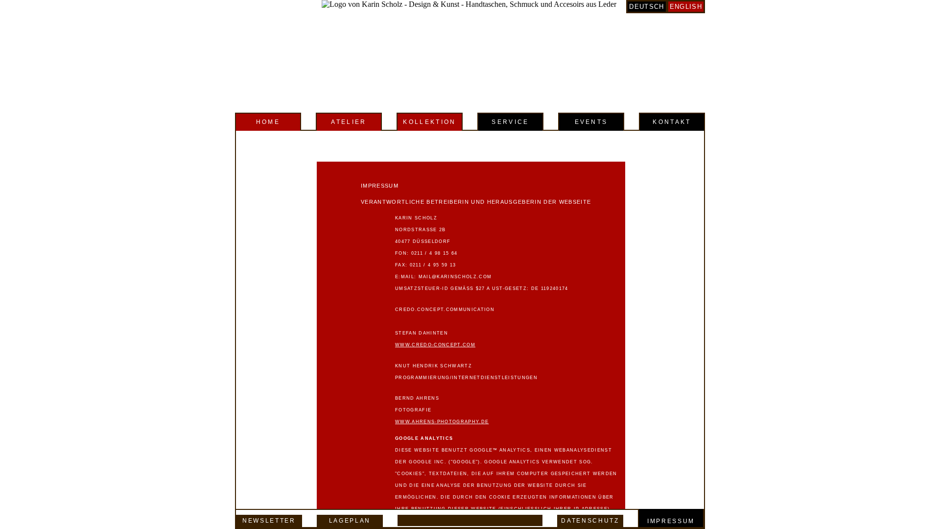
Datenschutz (590, 520)
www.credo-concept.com (435, 344)
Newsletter (269, 520)
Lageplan (350, 520)
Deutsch (646, 6)
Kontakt (672, 122)
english (686, 6)
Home (268, 122)
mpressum (672, 521)
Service (510, 122)
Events (591, 122)
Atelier (348, 122)
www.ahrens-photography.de (442, 421)
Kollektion (429, 122)
